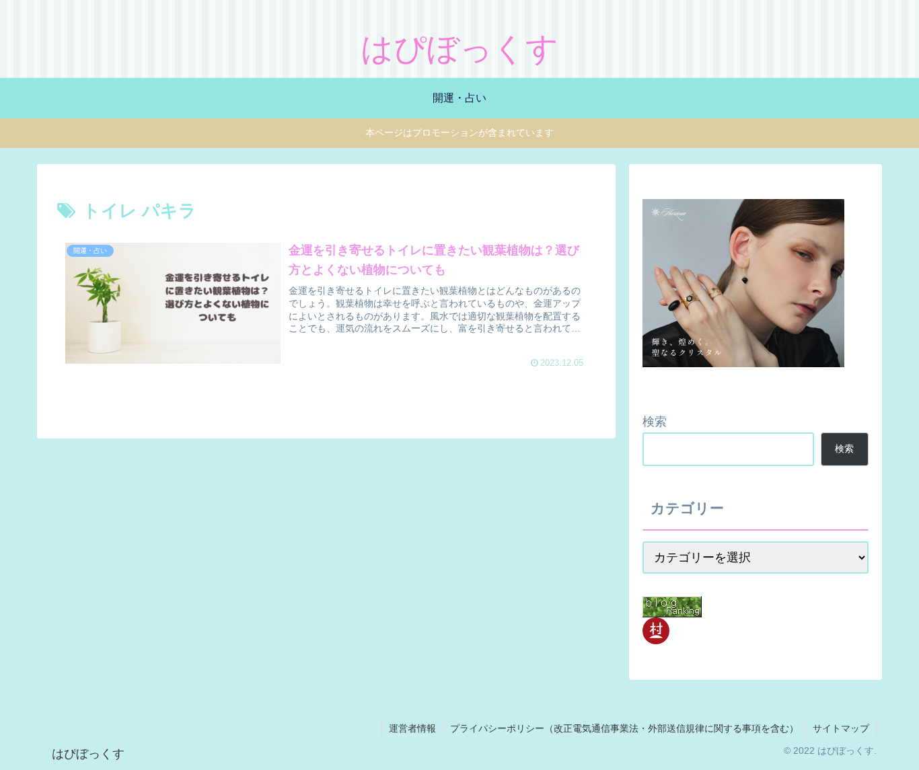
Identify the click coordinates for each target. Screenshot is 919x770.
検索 (654, 421)
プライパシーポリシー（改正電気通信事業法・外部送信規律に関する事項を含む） (624, 728)
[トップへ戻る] (898, 749)
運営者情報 (412, 728)
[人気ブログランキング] (672, 606)
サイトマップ (841, 728)
